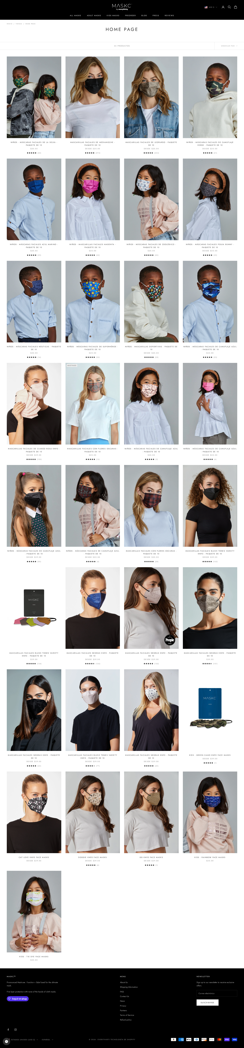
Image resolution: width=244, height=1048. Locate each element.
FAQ (122, 991)
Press (156, 15)
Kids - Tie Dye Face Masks (34, 956)
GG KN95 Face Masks (151, 857)
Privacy (123, 1005)
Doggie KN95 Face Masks (92, 857)
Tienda (19, 24)
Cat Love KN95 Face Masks (34, 857)
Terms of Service (127, 1015)
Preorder (130, 15)
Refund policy (125, 1019)
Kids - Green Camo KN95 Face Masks (210, 755)
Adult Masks (94, 15)
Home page (30, 24)
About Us (124, 982)
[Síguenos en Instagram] (15, 1029)
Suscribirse (207, 1002)
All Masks (75, 15)
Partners (123, 1010)
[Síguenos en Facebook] (8, 1029)
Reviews (169, 15)
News (122, 1001)
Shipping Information (129, 987)
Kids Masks (113, 15)
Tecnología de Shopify (123, 1039)
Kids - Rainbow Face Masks (210, 857)
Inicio (9, 24)
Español (46, 1040)
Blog (144, 15)
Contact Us (124, 996)
